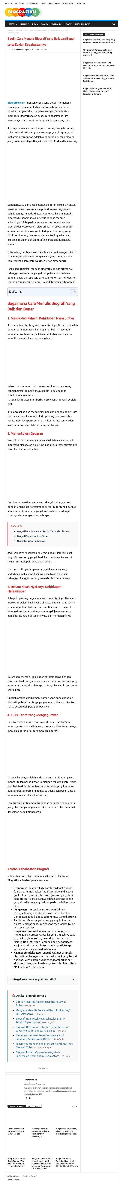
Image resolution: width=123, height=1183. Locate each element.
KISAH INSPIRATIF (82, 24)
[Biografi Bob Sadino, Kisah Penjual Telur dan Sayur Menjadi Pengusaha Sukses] (18, 1148)
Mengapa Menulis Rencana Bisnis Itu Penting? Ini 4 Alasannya (40, 1132)
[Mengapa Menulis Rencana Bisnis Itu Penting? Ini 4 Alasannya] (43, 1118)
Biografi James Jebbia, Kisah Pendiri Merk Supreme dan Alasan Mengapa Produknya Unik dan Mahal (42, 1163)
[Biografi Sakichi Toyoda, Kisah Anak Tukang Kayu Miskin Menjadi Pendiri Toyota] (67, 1148)
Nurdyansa (18, 49)
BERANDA (13, 24)
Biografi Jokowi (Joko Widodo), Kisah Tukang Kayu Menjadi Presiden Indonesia (97, 91)
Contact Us (80, 4)
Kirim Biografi (54, 4)
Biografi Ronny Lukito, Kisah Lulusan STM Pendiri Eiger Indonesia (67, 1131)
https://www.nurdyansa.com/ (34, 1084)
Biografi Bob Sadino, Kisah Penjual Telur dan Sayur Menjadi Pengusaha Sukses (17, 1162)
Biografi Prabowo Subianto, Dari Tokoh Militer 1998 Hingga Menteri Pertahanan (99, 78)
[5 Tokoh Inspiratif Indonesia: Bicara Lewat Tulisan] (18, 1118)
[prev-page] (72, 1106)
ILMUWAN (68, 24)
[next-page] (76, 1106)
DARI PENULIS (33, 1106)
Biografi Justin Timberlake (31, 540)
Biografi (19, 30)
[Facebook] (26, 1098)
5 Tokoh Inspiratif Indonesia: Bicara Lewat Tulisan (16, 1131)
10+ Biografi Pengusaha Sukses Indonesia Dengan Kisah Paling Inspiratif (97, 52)
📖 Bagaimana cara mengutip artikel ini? (33, 979)
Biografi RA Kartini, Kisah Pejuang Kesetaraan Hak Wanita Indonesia (99, 41)
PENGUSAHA (56, 24)
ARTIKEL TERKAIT (17, 1106)
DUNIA (35, 24)
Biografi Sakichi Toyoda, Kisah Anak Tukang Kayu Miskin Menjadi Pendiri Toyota (67, 1162)
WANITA (44, 24)
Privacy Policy (33, 4)
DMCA (43, 4)
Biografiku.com (16, 102)
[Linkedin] (30, 1098)
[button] (113, 24)
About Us (9, 4)
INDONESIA (24, 24)
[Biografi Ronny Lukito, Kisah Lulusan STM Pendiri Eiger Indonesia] (67, 1118)
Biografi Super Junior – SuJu (32, 535)
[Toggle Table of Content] (71, 291)
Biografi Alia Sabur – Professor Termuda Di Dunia (43, 531)
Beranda (11, 30)
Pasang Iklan (67, 4)
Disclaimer (19, 4)
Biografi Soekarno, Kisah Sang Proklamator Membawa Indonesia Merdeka (99, 65)
